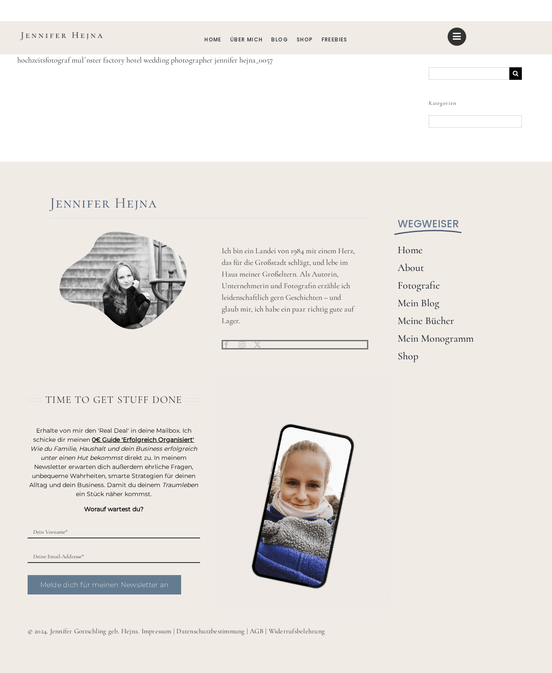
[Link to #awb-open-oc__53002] (457, 37)
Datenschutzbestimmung (210, 631)
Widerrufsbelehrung (297, 631)
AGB (256, 631)
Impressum (156, 631)
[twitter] (257, 344)
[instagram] (241, 344)
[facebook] (226, 344)
